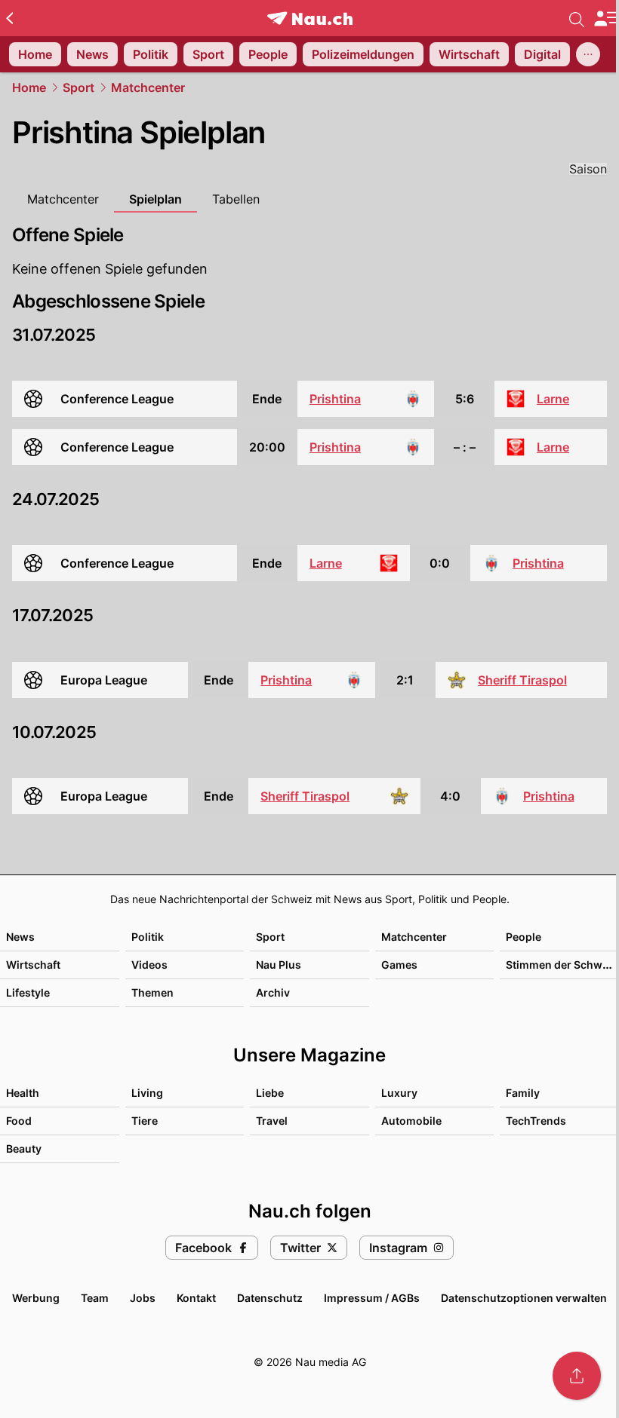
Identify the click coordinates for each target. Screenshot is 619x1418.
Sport (78, 87)
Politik (147, 936)
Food (19, 1120)
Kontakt (196, 1297)
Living (147, 1092)
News (20, 936)
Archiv (273, 992)
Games (399, 964)
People (523, 936)
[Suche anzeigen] (576, 18)
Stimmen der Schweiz (561, 964)
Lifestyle (28, 992)
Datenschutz (270, 1297)
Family (523, 1092)
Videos (149, 964)
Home (29, 87)
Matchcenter (148, 87)
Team (95, 1297)
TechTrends (536, 1120)
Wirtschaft (33, 964)
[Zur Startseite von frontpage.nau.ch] (310, 18)
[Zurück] (9, 18)
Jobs (143, 1297)
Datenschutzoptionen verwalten (524, 1297)
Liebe (270, 1092)
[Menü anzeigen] (606, 18)
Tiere (144, 1120)
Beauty (24, 1148)
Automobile (411, 1120)
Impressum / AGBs (372, 1297)
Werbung (36, 1297)
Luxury (399, 1092)
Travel (272, 1120)
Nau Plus (278, 964)
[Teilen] (577, 1376)
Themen (152, 992)
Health (22, 1092)
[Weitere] (588, 54)
